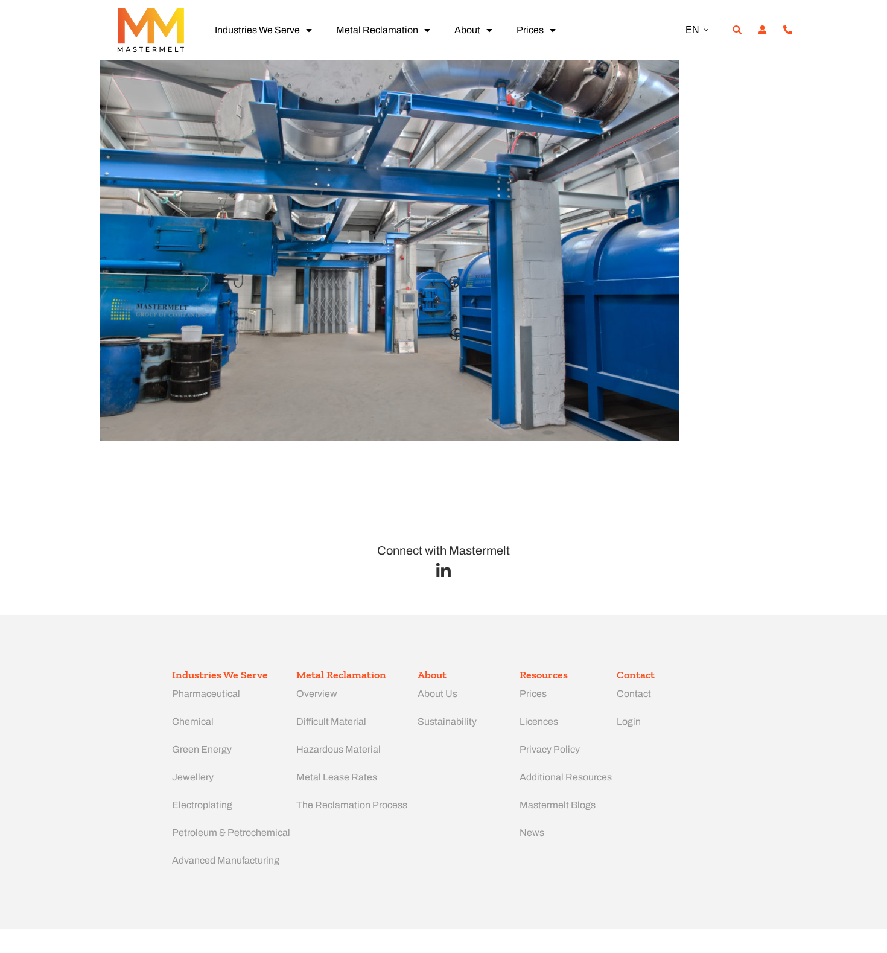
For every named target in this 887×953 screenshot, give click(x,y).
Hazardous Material (338, 749)
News (532, 832)
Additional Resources (566, 777)
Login (629, 721)
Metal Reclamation (377, 30)
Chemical (193, 721)
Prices (530, 30)
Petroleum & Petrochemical (231, 832)
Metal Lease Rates (336, 777)
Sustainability (447, 721)
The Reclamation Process (351, 805)
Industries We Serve (257, 30)
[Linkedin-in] (444, 571)
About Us (437, 694)
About (467, 30)
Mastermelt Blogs (558, 805)
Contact (634, 694)
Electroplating (202, 805)
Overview (316, 694)
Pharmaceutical (206, 694)
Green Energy (202, 749)
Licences (539, 721)
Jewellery (193, 777)
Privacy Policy (550, 749)
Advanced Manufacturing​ (225, 860)
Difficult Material (331, 721)
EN (692, 30)
